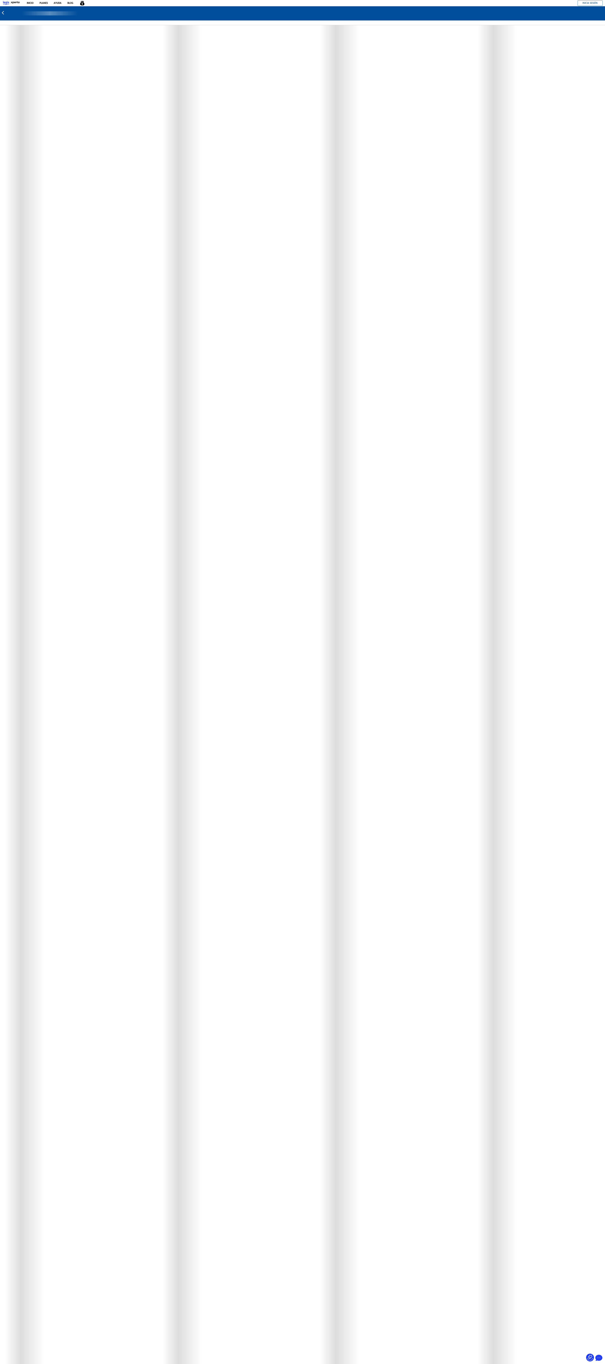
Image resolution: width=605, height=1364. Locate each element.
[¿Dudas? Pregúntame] (590, 1357)
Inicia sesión (590, 3)
